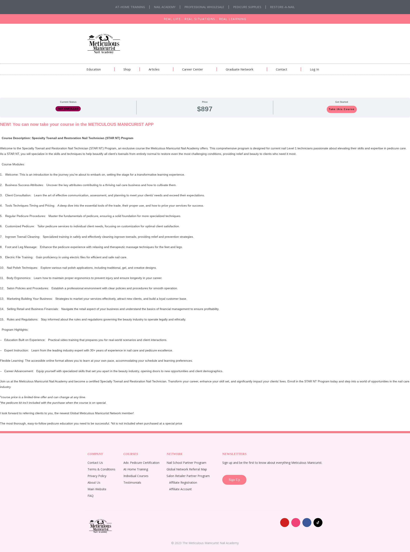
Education (93, 69)
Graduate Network (239, 69)
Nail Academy (165, 7)
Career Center (192, 69)
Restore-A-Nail (282, 7)
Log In (314, 69)
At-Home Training (130, 7)
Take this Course (341, 109)
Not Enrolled (68, 108)
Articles (154, 69)
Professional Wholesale (204, 7)
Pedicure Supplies (247, 7)
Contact (281, 69)
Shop (127, 69)
